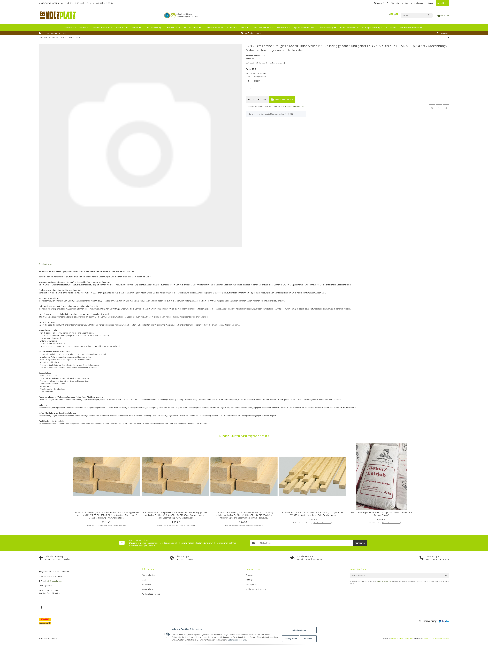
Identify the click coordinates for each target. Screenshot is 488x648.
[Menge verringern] (248, 99)
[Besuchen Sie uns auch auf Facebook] (122, 543)
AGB (144, 580)
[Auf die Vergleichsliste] (432, 107)
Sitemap (249, 575)
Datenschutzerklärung (173, 543)
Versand (263, 73)
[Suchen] (430, 15)
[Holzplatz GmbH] (58, 15)
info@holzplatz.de (54, 581)
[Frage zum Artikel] (446, 107)
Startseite (395, 3)
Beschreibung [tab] (45, 264)
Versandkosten (417, 3)
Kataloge (429, 3)
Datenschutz (147, 589)
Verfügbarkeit (252, 584)
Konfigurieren (291, 638)
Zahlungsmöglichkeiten (256, 589)
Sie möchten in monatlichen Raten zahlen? (276, 106)
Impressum (147, 584)
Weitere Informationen (294, 106)
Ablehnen (308, 638)
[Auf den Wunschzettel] (439, 107)
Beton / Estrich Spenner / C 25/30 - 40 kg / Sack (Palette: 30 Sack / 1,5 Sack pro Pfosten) (381, 513)
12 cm (258, 58)
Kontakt (405, 3)
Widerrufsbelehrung (151, 594)
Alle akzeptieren (299, 630)
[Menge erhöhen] (258, 99)
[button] (381, 3)
